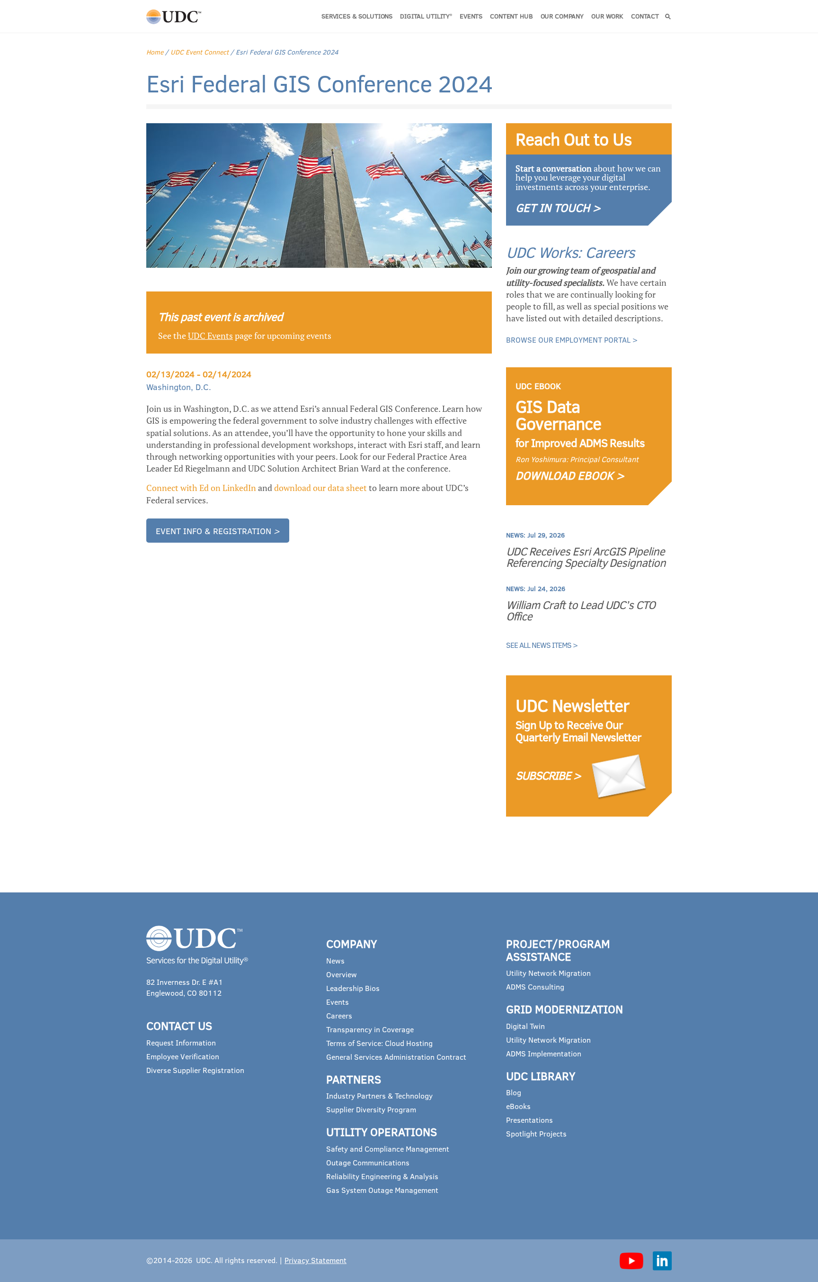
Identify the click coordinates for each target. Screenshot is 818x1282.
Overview (341, 974)
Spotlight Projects (536, 1133)
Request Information (181, 1042)
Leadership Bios (353, 988)
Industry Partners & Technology (379, 1095)
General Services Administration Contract (396, 1057)
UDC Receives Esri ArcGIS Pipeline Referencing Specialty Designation (586, 557)
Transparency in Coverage (370, 1029)
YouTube (631, 1261)
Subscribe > (548, 775)
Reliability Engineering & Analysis (382, 1176)
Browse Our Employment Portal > (572, 340)
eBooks (518, 1106)
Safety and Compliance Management (387, 1149)
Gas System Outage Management (382, 1190)
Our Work (607, 15)
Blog (513, 1092)
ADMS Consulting (535, 986)
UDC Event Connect (199, 51)
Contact (645, 15)
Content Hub (511, 15)
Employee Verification (182, 1056)
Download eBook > (570, 475)
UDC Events (210, 335)
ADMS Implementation (543, 1053)
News (335, 960)
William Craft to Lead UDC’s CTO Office (580, 610)
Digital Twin (525, 1026)
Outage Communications (367, 1162)
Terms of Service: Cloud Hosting (379, 1043)
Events (471, 15)
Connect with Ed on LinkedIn (201, 487)
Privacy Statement (316, 1260)
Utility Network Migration (548, 973)
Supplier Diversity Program (371, 1109)
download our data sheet (320, 487)
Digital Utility (426, 15)
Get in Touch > (558, 207)
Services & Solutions (356, 15)
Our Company (562, 15)
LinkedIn (662, 1261)
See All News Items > (542, 645)
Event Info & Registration (218, 530)
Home (154, 51)
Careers (339, 1015)
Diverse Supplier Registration (195, 1070)
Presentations (529, 1120)
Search (668, 16)
